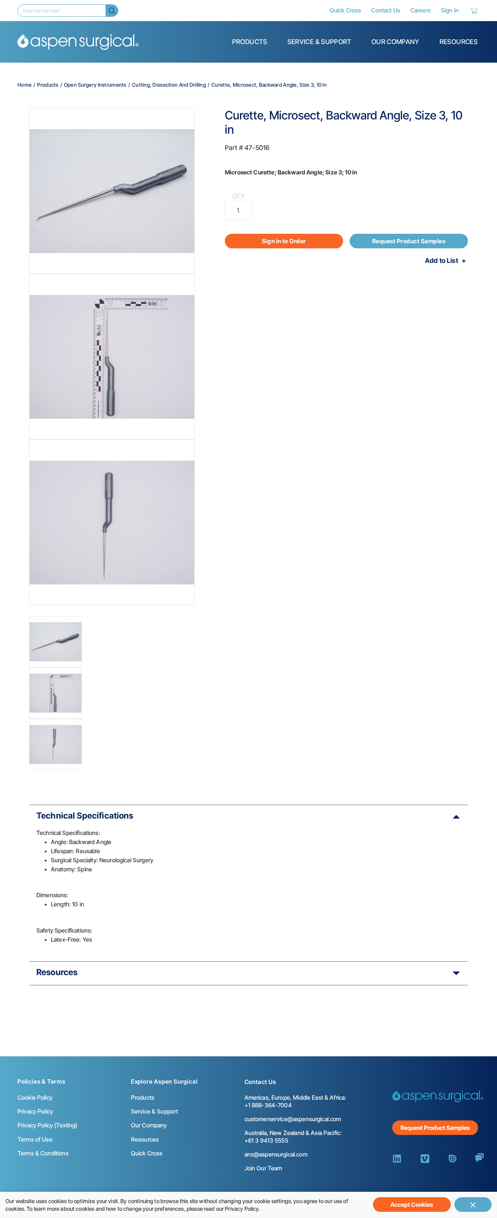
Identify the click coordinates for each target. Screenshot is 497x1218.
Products (249, 42)
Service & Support (319, 42)
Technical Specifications (85, 816)
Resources (459, 42)
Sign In (450, 10)
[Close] (473, 1204)
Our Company (395, 42)
